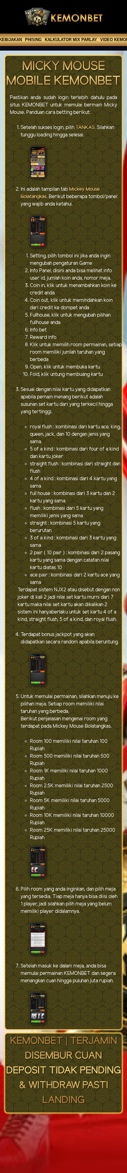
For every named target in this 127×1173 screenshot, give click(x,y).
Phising (33, 39)
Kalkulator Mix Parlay (71, 39)
